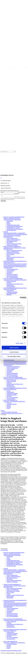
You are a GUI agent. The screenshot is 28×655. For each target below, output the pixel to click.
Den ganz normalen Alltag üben (9, 412)
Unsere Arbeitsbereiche (12, 238)
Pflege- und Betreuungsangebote (14, 250)
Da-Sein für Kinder (11, 230)
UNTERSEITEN (17, 219)
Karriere (5, 288)
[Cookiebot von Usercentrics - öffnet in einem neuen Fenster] (20, 298)
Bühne (17, 246)
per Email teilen (4, 550)
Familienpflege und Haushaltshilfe (15, 229)
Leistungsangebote (16, 263)
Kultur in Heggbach (11, 281)
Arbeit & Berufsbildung (7, 232)
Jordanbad (9, 282)
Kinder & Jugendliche (9, 217)
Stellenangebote (10, 290)
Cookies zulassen (14, 347)
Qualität (22, 234)
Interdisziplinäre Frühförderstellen (14, 226)
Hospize (8, 255)
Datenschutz (3, 650)
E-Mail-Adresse (21, 192)
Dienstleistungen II (11, 266)
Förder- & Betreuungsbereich (13, 239)
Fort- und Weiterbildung (12, 277)
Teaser (11, 219)
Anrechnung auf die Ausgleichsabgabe (15, 264)
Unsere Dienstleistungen (12, 269)
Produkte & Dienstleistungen (10, 261)
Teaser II (6, 289)
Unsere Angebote (13, 247)
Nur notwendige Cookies (14, 356)
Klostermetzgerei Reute (12, 276)
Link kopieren (4, 548)
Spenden (9, 405)
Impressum (9, 650)
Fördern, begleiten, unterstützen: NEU (14, 217)
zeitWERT (9, 294)
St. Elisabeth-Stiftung (12, 404)
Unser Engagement (16, 234)
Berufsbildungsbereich (12, 241)
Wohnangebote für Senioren (13, 253)
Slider (19, 217)
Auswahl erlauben (14, 352)
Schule (8, 222)
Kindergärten (10, 221)
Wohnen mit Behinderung (13, 251)
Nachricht (16, 193)
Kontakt (16, 217)
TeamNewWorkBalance (12, 274)
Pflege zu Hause (10, 254)
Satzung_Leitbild (10, 401)
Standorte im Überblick (12, 245)
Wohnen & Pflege (8, 246)
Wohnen (9, 223)
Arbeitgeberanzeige (19, 288)
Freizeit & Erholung (8, 278)
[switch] (24, 328)
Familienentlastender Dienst (13, 225)
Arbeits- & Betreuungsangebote (14, 243)
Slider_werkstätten (18, 233)
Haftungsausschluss (16, 650)
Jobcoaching (9, 242)
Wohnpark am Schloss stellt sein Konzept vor (11, 413)
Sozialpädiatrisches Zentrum (13, 227)
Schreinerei (9, 273)
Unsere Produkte (10, 270)
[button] (3, 410)
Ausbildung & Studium (12, 292)
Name (2, 192)
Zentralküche (10, 271)
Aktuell (8, 408)
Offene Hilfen (10, 259)
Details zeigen (19, 343)
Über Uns (6, 400)
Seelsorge (9, 406)
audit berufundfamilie (12, 293)
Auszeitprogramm (11, 286)
